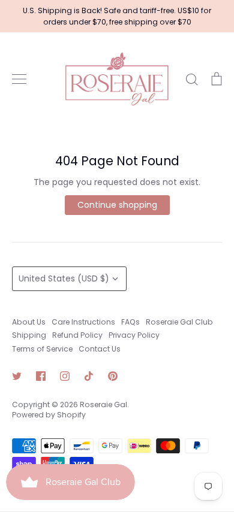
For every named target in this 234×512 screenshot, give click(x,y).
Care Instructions (83, 322)
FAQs (130, 322)
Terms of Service (42, 349)
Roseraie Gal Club (179, 322)
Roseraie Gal (103, 404)
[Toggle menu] (19, 79)
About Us (29, 322)
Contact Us (100, 349)
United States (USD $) (64, 278)
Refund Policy (77, 335)
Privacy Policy (134, 335)
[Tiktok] (89, 376)
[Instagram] (65, 376)
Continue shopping (117, 205)
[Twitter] (17, 376)
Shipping (29, 335)
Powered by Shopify (49, 415)
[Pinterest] (113, 376)
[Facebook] (41, 376)
